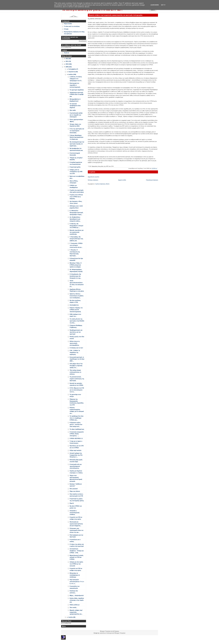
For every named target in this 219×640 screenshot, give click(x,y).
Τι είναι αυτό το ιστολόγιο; (72, 26)
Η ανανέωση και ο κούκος (75, 540)
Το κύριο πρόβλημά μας (77, 429)
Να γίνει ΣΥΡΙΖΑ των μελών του (76, 507)
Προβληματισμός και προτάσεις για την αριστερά (76, 332)
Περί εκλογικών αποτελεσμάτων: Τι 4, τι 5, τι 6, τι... (77, 581)
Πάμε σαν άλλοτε (75, 491)
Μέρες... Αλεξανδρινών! (77, 595)
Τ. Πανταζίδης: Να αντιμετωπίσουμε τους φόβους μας (76, 238)
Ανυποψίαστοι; (74, 305)
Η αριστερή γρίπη (75, 167)
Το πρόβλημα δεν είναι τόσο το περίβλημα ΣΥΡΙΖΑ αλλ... (76, 418)
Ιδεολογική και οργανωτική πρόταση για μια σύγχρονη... (76, 523)
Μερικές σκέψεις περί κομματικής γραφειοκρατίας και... (76, 612)
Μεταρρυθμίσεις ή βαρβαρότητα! (75, 100)
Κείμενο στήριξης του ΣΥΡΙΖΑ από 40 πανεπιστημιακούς (76, 309)
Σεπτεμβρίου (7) (73, 69)
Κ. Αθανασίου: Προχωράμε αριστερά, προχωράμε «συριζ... (76, 212)
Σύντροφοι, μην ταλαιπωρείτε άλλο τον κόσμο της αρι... (76, 530)
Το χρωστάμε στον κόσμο (75, 395)
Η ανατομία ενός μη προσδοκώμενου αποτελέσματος (76, 466)
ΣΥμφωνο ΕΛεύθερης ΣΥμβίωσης (76, 326)
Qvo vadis (73, 110)
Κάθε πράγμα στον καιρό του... (75, 315)
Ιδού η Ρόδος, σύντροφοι (74, 182)
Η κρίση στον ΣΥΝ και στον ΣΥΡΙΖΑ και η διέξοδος (76, 196)
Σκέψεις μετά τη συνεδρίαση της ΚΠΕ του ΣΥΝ (76, 171)
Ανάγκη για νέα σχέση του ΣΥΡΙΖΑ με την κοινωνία (76, 563)
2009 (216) (69, 66)
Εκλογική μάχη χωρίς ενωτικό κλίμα (76, 460)
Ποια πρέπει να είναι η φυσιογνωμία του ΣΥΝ (76, 495)
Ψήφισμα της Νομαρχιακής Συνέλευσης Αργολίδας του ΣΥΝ (77, 402)
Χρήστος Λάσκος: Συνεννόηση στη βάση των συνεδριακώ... (76, 295)
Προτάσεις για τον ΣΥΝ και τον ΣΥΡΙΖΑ (76, 446)
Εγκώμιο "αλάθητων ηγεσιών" (76, 485)
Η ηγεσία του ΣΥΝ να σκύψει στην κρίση (76, 518)
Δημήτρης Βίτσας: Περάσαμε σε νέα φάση (77, 290)
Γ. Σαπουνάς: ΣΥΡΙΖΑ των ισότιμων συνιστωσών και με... (76, 245)
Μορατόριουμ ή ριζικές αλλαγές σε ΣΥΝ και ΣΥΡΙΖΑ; (76, 557)
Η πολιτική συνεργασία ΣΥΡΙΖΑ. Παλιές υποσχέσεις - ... (77, 433)
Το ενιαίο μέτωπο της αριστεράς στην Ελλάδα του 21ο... (77, 320)
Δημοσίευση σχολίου (93, 176)
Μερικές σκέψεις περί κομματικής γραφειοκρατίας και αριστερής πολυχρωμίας (115, 15)
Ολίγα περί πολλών (75, 450)
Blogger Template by (109, 631)
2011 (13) (68, 61)
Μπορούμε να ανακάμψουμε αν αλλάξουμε (75, 575)
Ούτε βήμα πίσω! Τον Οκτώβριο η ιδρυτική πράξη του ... (76, 365)
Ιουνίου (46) (71, 617)
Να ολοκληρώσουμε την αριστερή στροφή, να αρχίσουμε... (77, 143)
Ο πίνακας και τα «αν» (76, 347)
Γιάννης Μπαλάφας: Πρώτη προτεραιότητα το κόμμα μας (76, 137)
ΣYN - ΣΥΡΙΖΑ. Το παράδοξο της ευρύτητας (75, 352)
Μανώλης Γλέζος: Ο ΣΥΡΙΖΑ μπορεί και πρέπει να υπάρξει (76, 265)
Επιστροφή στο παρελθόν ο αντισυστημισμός (75, 85)
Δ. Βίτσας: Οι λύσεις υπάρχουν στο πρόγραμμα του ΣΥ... (76, 78)
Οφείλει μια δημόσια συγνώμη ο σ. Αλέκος (76, 471)
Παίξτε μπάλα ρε (75, 604)
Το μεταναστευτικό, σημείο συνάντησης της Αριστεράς (77, 378)
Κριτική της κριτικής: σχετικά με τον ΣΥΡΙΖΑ (76, 384)
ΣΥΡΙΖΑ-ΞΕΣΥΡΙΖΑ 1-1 (76, 438)
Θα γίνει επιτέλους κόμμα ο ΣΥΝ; (75, 301)
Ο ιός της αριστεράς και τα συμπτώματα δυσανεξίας (77, 130)
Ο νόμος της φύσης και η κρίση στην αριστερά (77, 545)
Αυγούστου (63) (73, 71)
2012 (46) (68, 58)
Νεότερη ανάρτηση (93, 180)
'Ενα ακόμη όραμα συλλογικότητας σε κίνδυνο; (75, 372)
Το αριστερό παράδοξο (77, 90)
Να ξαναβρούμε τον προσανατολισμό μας (76, 149)
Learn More (154, 5)
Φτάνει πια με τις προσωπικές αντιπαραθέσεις (75, 343)
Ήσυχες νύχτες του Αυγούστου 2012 (75, 125)
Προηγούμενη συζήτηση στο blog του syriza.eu (74, 32)
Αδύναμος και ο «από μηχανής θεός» (76, 207)
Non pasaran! (74, 488)
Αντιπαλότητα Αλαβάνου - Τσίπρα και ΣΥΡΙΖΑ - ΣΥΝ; (77, 550)
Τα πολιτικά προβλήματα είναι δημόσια (75, 105)
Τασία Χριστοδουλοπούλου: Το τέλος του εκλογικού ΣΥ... (76, 283)
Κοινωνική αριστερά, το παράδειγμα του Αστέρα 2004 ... (77, 359)
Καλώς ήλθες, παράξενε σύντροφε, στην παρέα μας (77, 600)
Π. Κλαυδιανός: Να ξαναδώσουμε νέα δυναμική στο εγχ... (75, 276)
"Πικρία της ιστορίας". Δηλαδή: (76, 158)
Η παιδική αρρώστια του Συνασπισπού (76, 163)
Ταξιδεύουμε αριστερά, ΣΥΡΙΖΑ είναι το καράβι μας (76, 94)
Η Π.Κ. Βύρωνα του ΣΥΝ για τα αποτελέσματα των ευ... (77, 390)
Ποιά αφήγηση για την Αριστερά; (76, 536)
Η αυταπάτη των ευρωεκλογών (75, 587)
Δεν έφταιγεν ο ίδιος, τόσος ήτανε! (76, 202)
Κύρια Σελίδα (68, 23)
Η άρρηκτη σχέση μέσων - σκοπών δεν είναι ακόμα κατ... (76, 424)
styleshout (103, 633)
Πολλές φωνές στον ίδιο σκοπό (77, 337)
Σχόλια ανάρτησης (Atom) (102, 184)
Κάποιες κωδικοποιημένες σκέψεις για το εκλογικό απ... (77, 410)
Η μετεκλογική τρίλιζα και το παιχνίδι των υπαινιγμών (76, 115)
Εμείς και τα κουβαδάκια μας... (77, 177)
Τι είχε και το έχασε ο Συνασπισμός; (76, 442)
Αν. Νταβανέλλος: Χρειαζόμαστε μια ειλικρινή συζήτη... (75, 219)
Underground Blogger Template (115, 633)
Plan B (72, 503)
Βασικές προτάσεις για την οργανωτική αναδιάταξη (76, 232)
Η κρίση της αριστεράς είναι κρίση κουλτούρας (77, 191)
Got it (163, 5)
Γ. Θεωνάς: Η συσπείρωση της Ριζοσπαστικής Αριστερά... (75, 252)
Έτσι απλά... (73, 607)
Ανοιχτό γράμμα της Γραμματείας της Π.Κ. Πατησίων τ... (76, 455)
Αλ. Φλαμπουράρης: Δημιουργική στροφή (76, 270)
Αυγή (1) (66, 52)
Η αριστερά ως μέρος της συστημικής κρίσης (77, 499)
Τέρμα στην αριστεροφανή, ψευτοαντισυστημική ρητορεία (76, 478)
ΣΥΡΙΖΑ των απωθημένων (74, 186)
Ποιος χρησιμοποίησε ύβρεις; (76, 120)
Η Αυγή (66, 29)
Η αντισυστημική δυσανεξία (75, 154)
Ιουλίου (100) (72, 74)
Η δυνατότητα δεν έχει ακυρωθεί (76, 259)
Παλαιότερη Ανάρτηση (152, 180)
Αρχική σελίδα (122, 180)
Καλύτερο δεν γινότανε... (74, 591)
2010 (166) (69, 64)
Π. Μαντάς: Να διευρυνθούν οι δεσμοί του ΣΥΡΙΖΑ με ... (76, 225)
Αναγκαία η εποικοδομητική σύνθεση (74, 512)
